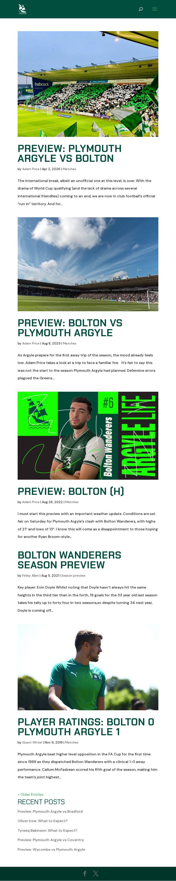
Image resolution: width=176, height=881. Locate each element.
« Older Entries (30, 794)
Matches (69, 169)
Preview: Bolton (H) (71, 491)
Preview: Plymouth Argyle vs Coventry (51, 839)
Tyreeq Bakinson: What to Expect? (47, 830)
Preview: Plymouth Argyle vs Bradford (50, 811)
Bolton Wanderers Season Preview (69, 560)
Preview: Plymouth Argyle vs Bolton (70, 153)
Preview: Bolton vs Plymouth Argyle (70, 328)
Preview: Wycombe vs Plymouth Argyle (51, 849)
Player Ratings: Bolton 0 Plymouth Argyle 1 (86, 727)
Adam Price (30, 169)
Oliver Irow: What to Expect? (42, 820)
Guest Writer (32, 742)
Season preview (73, 575)
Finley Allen (30, 575)
